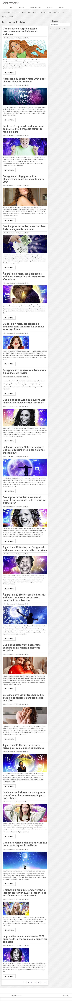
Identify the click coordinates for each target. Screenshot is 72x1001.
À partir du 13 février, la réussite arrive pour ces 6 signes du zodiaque (23, 746)
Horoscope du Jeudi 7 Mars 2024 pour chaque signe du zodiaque (24, 80)
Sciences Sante (6, 995)
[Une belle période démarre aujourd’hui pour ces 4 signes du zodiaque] (25, 861)
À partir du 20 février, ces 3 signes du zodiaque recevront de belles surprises (25, 549)
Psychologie (32, 12)
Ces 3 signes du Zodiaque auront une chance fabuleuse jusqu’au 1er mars (24, 401)
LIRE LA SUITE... (9, 72)
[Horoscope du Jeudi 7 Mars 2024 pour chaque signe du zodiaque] (25, 97)
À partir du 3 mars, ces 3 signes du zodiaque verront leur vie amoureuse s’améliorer (24, 276)
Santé (24, 12)
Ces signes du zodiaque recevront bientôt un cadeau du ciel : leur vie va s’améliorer (24, 500)
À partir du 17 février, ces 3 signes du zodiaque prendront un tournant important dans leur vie (24, 597)
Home (10, 8)
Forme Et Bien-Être (53, 12)
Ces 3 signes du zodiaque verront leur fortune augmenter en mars (24, 228)
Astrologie (42, 12)
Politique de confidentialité (57, 29)
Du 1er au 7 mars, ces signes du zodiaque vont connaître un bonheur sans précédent (23, 326)
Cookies (21, 8)
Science (17, 12)
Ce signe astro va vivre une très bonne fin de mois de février (25, 371)
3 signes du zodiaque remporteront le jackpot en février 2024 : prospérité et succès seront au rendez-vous (24, 892)
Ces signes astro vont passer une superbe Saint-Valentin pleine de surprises (22, 647)
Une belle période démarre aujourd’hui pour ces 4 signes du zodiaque (25, 844)
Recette (61, 8)
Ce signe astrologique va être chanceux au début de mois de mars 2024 (23, 179)
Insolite (49, 8)
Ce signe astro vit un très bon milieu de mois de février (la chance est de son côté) (23, 697)
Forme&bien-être (35, 8)
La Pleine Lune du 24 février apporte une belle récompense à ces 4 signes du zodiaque (24, 449)
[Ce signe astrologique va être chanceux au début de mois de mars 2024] (25, 197)
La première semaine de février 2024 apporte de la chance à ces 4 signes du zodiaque (25, 938)
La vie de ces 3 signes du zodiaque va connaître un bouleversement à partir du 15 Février (24, 795)
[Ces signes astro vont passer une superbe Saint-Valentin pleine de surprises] (25, 666)
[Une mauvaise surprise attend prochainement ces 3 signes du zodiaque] (25, 49)
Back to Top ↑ (66, 995)
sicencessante (11, 38)
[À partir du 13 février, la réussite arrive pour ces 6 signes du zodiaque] (25, 763)
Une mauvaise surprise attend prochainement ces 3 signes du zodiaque (20, 31)
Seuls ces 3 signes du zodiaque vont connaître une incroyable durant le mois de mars (23, 128)
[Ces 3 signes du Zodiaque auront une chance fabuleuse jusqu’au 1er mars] (25, 418)
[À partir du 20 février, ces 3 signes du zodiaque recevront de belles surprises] (25, 565)
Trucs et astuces (7, 12)
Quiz (63, 12)
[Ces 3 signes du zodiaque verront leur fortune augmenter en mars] (25, 244)
